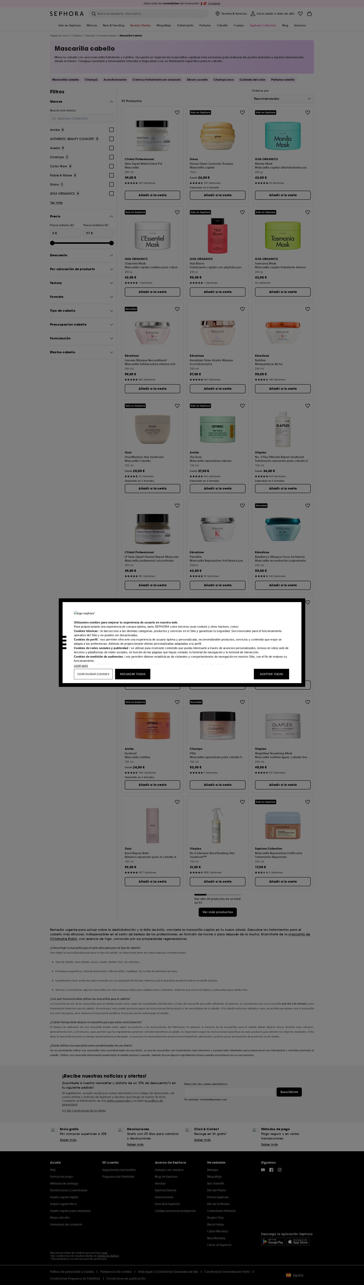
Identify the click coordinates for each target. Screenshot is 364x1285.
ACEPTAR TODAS (271, 673)
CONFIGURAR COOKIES (93, 673)
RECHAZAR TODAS (132, 673)
